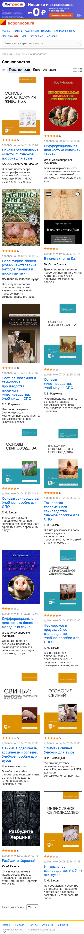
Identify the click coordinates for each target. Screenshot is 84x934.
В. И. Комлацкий (54, 758)
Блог (23, 35)
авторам (49, 69)
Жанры (6, 30)
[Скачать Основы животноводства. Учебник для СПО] (63, 334)
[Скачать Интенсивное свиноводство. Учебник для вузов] (63, 821)
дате (36, 69)
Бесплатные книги (64, 30)
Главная (7, 54)
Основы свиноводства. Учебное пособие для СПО (21, 503)
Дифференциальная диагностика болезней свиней (62, 150)
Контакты (20, 925)
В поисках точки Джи (61, 259)
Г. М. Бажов (9, 512)
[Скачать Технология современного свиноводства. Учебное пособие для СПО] (63, 458)
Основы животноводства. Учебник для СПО (58, 384)
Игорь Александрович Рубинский (58, 161)
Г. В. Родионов (11, 404)
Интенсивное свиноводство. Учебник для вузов (63, 871)
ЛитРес (33, 925)
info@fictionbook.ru (12, 929)
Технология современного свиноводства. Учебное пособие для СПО (61, 511)
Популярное (36, 35)
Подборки (7, 35)
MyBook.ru (47, 925)
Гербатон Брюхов (55, 264)
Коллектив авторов (14, 766)
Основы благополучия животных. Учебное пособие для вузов (20, 154)
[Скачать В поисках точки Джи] (63, 216)
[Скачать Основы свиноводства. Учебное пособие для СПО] (21, 456)
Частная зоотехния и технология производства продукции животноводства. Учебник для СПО (19, 388)
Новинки (17, 30)
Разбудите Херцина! (18, 861)
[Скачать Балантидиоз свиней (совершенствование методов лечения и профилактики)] (21, 217)
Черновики (52, 35)
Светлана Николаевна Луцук (20, 279)
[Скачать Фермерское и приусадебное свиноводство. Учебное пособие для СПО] (63, 580)
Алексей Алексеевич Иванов (20, 164)
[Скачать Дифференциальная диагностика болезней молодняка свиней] (21, 577)
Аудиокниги (32, 30)
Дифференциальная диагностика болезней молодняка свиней (20, 623)
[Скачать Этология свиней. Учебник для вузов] (63, 703)
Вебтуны (46, 30)
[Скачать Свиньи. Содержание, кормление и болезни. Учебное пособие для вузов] (21, 703)
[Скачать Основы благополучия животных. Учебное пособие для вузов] (21, 106)
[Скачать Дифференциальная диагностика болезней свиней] (63, 104)
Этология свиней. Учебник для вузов (59, 750)
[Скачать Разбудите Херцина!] (21, 818)
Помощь (6, 925)
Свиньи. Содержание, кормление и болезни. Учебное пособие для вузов (20, 754)
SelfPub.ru (62, 925)
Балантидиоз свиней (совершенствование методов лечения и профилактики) (19, 267)
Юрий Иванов (11, 866)
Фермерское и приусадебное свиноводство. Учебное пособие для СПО (61, 634)
